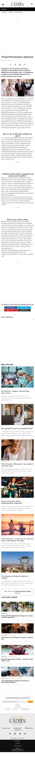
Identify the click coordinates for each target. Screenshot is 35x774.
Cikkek (11, 12)
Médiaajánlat (29, 728)
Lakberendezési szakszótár (17, 698)
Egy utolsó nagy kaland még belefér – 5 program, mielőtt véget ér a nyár (17, 660)
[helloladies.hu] (17, 4)
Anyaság (7, 709)
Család (16, 709)
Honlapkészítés (17, 741)
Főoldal (4, 12)
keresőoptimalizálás (17, 745)
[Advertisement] (17, 37)
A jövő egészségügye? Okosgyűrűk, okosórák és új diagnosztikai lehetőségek (15, 681)
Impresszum (6, 728)
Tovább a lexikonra (17, 705)
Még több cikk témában (17, 592)
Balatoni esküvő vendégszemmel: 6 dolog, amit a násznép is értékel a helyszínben (17, 616)
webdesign (17, 743)
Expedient (17, 748)
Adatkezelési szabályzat (17, 729)
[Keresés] (32, 4)
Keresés (30, 701)
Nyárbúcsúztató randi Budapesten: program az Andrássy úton (17, 638)
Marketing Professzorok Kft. (17, 750)
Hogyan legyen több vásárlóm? (17, 738)
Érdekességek (25, 709)
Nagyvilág (18, 12)
